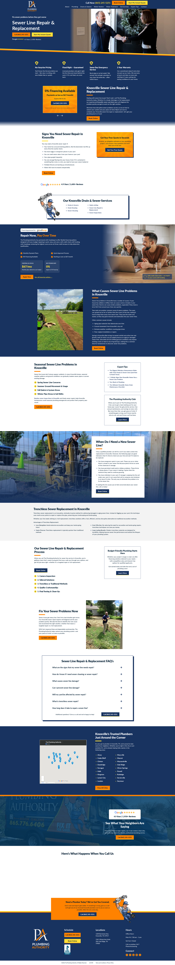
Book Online (118, 3)
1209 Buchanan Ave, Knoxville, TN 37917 (102, 935)
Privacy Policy (110, 963)
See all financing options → (43, 277)
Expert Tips (135, 7)
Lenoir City (102, 778)
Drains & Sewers (86, 7)
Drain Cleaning (72, 208)
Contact (144, 7)
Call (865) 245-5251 (21, 34)
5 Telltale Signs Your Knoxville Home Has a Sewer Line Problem (123, 378)
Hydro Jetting (93, 205)
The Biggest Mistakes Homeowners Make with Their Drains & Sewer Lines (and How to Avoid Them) (123, 372)
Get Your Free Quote (114, 150)
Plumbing (75, 7)
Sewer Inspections (95, 213)
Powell (119, 771)
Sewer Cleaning (73, 211)
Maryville (120, 755)
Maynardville (122, 761)
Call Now (98, 2)
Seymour (120, 781)
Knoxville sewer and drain (105, 102)
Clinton (100, 761)
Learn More (122, 419)
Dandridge (101, 765)
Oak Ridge (121, 765)
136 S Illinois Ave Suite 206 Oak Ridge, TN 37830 (103, 941)
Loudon (100, 781)
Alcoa (100, 755)
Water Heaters (99, 7)
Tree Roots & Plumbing (117, 382)
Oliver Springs (122, 768)
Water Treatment (112, 7)
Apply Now (27, 277)
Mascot (120, 758)
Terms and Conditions (101, 963)
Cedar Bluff (102, 758)
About (67, 7)
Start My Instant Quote (137, 3)
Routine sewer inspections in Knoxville (46, 398)
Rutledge (120, 774)
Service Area (124, 7)
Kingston (101, 774)
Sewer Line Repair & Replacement (96, 209)
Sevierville (121, 778)
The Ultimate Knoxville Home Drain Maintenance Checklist (121, 386)
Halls (99, 771)
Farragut (101, 768)
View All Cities (102, 788)
